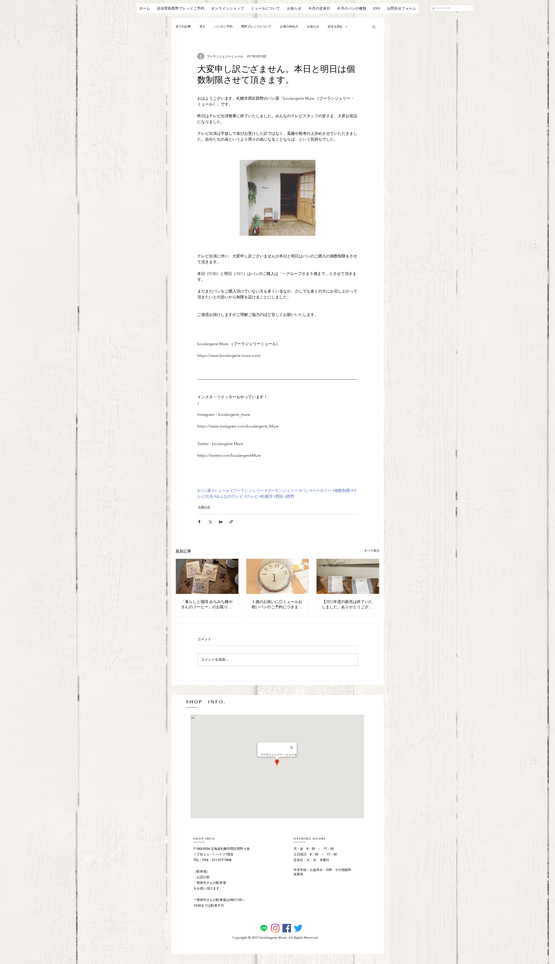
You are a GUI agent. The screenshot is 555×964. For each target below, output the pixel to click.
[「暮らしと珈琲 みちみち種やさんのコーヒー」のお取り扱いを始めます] (207, 576)
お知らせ (313, 26)
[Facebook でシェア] (199, 522)
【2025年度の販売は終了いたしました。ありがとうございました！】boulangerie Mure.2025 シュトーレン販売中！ (347, 604)
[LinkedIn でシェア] (221, 522)
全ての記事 (183, 26)
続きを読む (335, 26)
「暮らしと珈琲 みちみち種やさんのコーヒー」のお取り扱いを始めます (207, 604)
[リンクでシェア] (231, 522)
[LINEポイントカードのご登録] (264, 928)
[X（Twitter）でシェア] (210, 522)
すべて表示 (371, 551)
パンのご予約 (223, 26)
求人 (202, 26)
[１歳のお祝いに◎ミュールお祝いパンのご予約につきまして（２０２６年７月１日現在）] (277, 576)
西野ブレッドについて (256, 26)
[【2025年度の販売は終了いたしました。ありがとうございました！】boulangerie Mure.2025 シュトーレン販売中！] (348, 576)
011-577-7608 (221, 860)
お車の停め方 (289, 26)
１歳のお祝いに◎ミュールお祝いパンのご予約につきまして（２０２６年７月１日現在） (276, 604)
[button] (374, 26)
